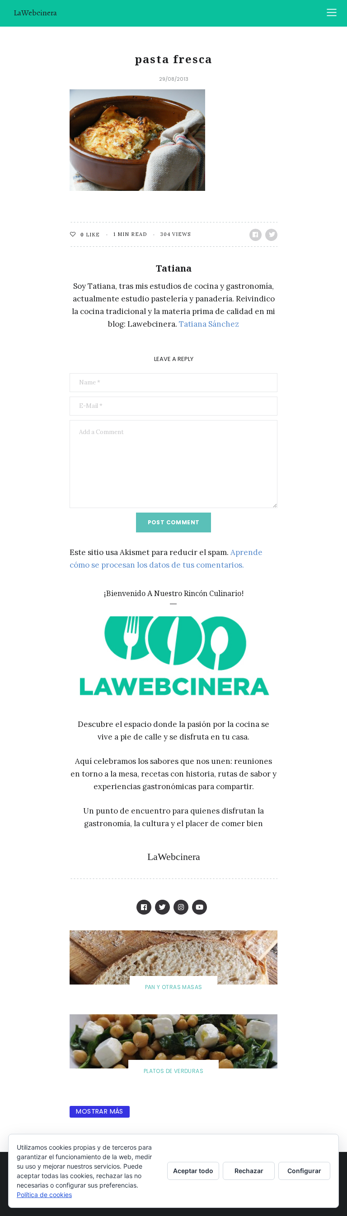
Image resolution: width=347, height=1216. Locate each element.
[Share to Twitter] (271, 235)
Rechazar (248, 1170)
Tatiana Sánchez (209, 324)
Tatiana (174, 268)
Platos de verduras (173, 1071)
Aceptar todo (193, 1170)
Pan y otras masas (173, 987)
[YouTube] (199, 907)
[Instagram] (181, 907)
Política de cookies (44, 1194)
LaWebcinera (35, 12)
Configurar (304, 1170)
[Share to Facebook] (255, 235)
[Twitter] (162, 907)
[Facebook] (143, 907)
